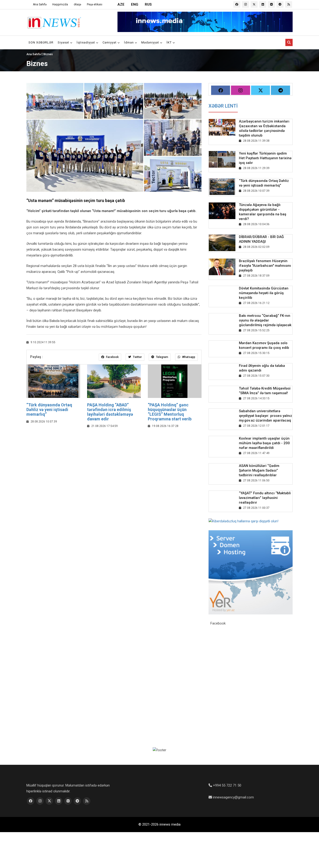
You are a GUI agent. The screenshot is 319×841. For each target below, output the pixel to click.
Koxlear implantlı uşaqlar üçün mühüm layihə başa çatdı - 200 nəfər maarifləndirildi (264, 443)
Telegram (161, 357)
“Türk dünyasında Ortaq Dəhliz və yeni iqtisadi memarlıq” (49, 409)
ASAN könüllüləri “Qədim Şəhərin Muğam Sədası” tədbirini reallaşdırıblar (259, 470)
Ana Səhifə (39, 4)
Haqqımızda (60, 4)
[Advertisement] (114, 466)
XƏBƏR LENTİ (223, 106)
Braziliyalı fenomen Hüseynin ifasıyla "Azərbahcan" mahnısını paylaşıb (265, 265)
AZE (120, 4)
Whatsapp (188, 357)
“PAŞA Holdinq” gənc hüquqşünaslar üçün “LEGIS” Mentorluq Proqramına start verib (169, 411)
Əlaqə (77, 4)
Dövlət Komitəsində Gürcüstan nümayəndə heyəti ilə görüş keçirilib (263, 293)
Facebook (112, 357)
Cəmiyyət (110, 42)
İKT (170, 42)
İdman (129, 42)
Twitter (137, 357)
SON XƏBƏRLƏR (40, 42)
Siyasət (64, 42)
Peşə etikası (94, 4)
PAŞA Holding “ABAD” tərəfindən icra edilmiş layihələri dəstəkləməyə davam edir (110, 411)
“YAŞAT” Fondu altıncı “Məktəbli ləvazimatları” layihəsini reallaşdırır (265, 498)
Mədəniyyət (150, 42)
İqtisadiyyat (86, 42)
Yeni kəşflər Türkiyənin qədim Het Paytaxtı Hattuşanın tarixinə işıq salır (265, 158)
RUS (148, 4)
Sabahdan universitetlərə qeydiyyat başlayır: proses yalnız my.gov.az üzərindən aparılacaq (265, 415)
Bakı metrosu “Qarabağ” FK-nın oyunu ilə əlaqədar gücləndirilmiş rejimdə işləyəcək (265, 320)
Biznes (48, 54)
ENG (134, 4)
